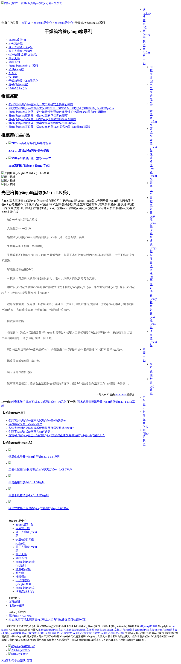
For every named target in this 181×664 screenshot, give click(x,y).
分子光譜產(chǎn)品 (20, 47)
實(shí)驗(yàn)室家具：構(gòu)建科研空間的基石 (38, 115)
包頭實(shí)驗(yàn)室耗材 (108, 629)
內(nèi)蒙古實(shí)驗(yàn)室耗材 (74, 633)
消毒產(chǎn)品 (17, 88)
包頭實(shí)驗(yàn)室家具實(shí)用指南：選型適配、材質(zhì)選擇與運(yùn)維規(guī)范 (61, 108)
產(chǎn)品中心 (43, 22)
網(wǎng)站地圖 (148, 626)
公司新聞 (14, 601)
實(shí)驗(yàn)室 (18, 84)
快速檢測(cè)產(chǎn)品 (22, 54)
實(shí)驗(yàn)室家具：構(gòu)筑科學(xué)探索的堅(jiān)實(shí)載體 (49, 126)
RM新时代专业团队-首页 (16, 660)
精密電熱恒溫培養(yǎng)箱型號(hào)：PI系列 (38, 401)
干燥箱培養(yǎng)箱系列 (23, 80)
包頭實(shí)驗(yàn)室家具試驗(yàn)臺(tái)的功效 (37, 420)
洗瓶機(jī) (14, 76)
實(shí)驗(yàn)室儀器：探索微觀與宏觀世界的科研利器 (42, 122)
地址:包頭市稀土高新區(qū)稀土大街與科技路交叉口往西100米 (47, 619)
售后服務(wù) (145, 419)
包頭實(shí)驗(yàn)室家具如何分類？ (30, 431)
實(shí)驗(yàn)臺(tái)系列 (23, 65)
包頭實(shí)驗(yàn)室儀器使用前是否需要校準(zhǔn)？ (41, 427)
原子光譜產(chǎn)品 (20, 50)
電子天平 (14, 58)
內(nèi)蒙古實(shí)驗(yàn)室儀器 (39, 633)
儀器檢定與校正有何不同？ (25, 424)
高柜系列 (14, 62)
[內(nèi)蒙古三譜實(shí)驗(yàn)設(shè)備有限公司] (31, 3)
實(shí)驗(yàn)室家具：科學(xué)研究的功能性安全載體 (42, 119)
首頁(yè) (26, 22)
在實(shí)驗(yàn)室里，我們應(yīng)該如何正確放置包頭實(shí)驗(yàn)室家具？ (56, 435)
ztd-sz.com (121, 394)
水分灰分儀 (151, 92)
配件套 (151, 259)
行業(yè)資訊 (152, 386)
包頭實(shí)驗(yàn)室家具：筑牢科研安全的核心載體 (40, 104)
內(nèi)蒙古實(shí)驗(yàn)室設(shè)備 (142, 629)
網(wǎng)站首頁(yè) (23, 646)
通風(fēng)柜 (16, 69)
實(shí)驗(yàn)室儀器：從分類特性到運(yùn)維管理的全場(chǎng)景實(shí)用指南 (57, 111)
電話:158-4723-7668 (20, 615)
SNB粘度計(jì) (17, 39)
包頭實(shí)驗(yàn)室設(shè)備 (108, 633)
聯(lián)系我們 (19, 654)
